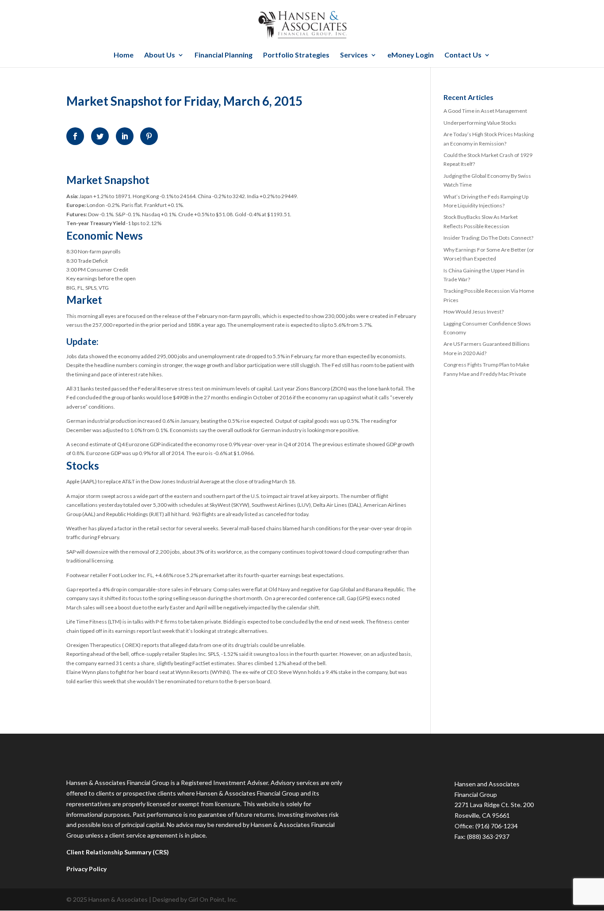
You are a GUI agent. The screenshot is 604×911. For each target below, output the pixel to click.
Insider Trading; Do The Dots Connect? (488, 237)
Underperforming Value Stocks (479, 122)
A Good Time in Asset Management (485, 110)
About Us (159, 55)
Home (124, 55)
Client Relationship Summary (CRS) (117, 852)
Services (354, 55)
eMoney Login (410, 55)
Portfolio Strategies (296, 55)
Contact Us (463, 55)
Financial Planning (223, 55)
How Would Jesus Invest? (473, 311)
